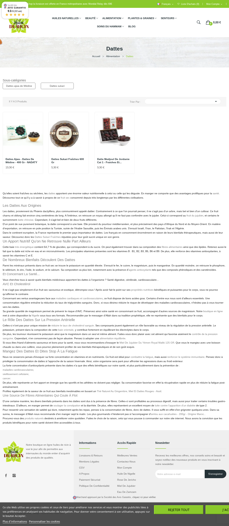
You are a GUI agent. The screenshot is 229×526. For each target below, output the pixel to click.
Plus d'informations (15, 521)
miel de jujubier (126, 485)
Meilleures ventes (127, 455)
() (190, 4)
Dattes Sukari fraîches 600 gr (67, 161)
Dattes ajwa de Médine (19, 85)
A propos (84, 473)
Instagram (14, 475)
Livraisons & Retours (91, 455)
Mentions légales (89, 461)
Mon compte (124, 467)
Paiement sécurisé (89, 479)
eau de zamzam (126, 491)
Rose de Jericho (126, 479)
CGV (81, 467)
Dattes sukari (57, 85)
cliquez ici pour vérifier (143, 497)
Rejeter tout (178, 510)
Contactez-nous (126, 461)
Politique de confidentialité (94, 485)
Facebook (6, 475)
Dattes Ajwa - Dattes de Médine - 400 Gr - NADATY (21, 161)
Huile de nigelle (126, 473)
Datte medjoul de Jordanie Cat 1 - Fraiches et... (113, 161)
